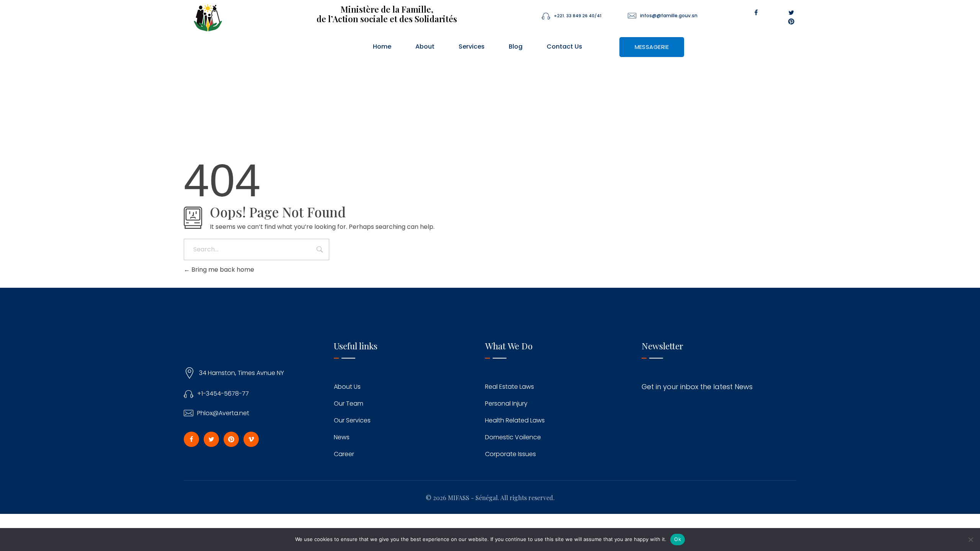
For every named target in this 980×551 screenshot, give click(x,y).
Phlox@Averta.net (223, 413)
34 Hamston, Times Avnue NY (241, 372)
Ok (677, 539)
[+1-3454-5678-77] (188, 393)
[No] (970, 539)
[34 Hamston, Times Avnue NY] (189, 373)
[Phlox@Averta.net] (188, 413)
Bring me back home (222, 269)
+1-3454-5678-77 (223, 393)
